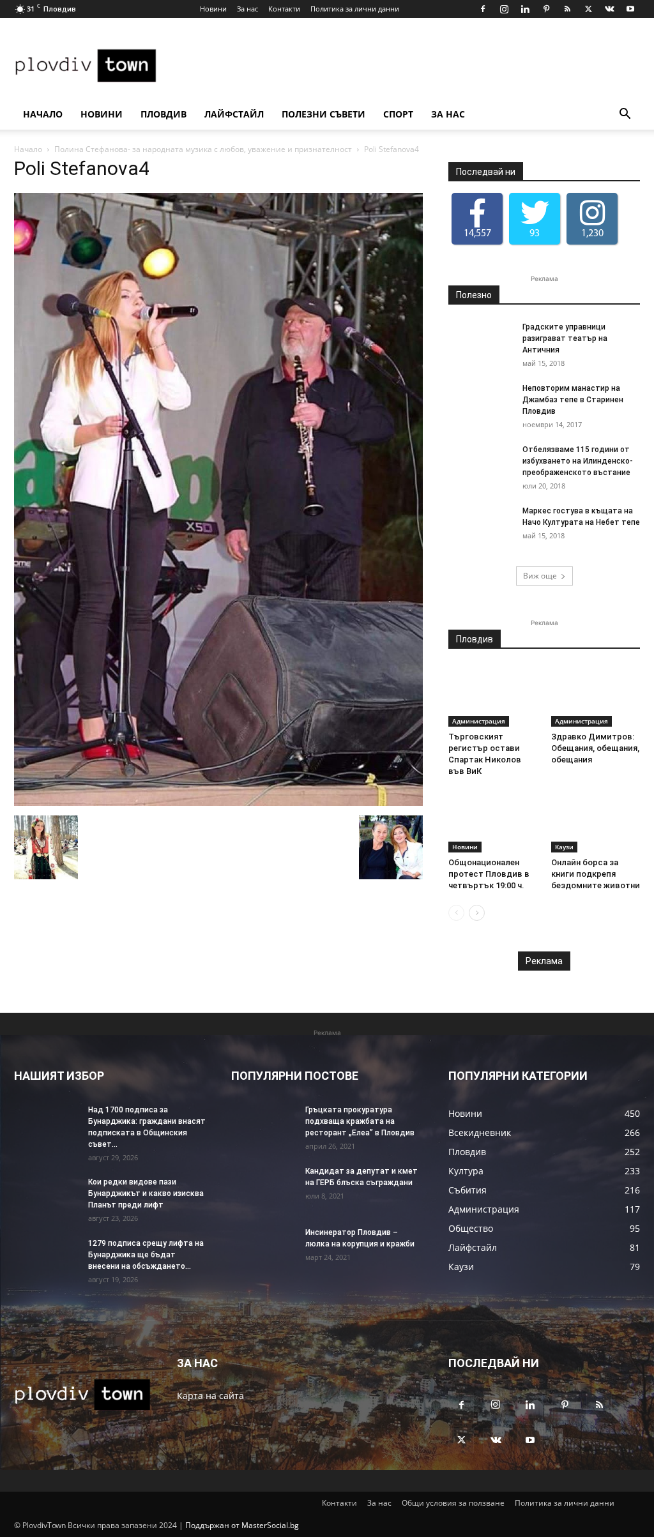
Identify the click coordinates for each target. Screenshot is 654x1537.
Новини (213, 8)
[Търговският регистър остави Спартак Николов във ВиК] (493, 696)
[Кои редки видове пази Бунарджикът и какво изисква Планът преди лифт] (46, 1198)
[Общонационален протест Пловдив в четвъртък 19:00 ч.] (493, 821)
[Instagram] (503, 9)
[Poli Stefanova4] (218, 802)
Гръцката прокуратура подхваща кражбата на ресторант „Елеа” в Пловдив (359, 1121)
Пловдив (163, 114)
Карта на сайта (210, 1395)
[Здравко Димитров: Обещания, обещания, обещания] (596, 696)
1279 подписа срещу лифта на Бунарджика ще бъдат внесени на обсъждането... (146, 1255)
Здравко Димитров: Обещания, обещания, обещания (595, 748)
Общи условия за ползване (453, 1502)
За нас (247, 8)
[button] (624, 115)
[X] (588, 9)
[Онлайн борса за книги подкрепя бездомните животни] (596, 821)
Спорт (398, 114)
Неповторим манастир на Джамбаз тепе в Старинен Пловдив (572, 400)
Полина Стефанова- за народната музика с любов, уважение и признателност (203, 149)
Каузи (564, 846)
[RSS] (567, 9)
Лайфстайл (234, 114)
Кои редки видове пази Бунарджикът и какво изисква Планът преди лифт (146, 1193)
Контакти (284, 8)
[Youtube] (630, 9)
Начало (43, 114)
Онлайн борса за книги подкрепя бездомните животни (595, 874)
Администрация (478, 720)
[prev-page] (456, 913)
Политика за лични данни (354, 8)
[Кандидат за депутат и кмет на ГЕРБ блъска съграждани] (263, 1187)
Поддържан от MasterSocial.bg (242, 1525)
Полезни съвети (323, 114)
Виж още (540, 575)
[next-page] (477, 913)
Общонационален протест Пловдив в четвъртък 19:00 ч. (488, 874)
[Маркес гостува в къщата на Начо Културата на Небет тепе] (480, 527)
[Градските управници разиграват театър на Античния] (480, 343)
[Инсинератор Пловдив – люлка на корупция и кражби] (263, 1249)
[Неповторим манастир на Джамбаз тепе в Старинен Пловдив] (480, 404)
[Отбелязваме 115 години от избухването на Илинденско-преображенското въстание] (480, 466)
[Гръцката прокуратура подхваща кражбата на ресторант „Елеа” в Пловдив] (263, 1126)
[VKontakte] (609, 9)
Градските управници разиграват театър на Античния (564, 338)
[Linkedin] (525, 9)
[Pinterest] (546, 9)
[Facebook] (482, 9)
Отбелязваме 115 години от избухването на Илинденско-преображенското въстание (577, 461)
